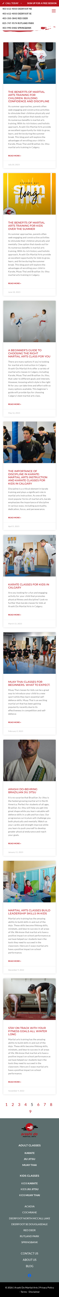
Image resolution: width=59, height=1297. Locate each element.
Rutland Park (29, 1236)
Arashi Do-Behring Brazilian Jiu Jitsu (22, 791)
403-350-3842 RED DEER (15, 18)
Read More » (14, 155)
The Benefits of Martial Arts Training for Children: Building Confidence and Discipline (28, 96)
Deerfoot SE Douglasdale (29, 1224)
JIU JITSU (29, 1158)
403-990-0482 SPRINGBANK (16, 28)
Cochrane (29, 1212)
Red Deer (29, 1230)
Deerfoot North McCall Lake (29, 1218)
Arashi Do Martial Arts (26, 1287)
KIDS (29, 1183)
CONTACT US (29, 1253)
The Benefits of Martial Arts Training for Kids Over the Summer (26, 225)
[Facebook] (29, 1275)
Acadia (30, 1206)
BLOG (29, 1266)
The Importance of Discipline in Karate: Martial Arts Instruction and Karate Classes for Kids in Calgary (27, 477)
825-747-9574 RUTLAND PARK (18, 23)
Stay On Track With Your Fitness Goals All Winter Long (27, 1031)
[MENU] (54, 11)
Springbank (29, 1242)
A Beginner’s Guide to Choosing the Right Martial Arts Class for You (29, 353)
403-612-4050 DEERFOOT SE (16, 13)
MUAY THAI (29, 1164)
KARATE (30, 1152)
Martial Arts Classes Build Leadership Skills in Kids (29, 912)
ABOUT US (29, 1259)
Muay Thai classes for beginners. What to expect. (29, 683)
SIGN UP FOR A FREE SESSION (42, 3)
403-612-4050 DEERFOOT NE (17, 8)
